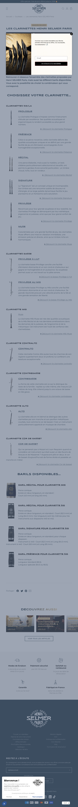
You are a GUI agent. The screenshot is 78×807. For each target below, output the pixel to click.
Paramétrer (23, 797)
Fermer (9, 797)
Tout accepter (37, 797)
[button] (4, 803)
